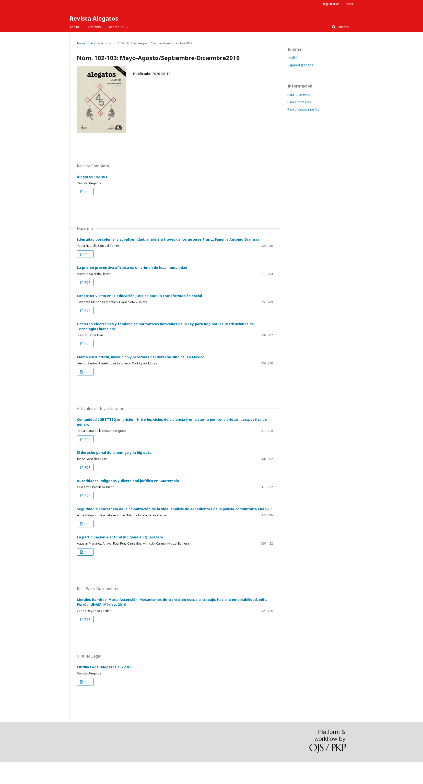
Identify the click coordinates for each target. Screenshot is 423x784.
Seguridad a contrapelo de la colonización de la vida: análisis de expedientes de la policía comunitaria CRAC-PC (175, 509)
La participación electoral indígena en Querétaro (120, 537)
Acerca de (117, 27)
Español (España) (301, 65)
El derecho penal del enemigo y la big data (114, 452)
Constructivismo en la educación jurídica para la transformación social (139, 295)
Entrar (349, 3)
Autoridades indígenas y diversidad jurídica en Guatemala (128, 480)
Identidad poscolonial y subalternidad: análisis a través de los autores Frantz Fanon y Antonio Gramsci (168, 239)
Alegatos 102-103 (92, 176)
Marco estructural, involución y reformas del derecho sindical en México (140, 357)
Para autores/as (299, 102)
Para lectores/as (299, 94)
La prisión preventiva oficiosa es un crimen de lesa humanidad (132, 267)
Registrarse (330, 3)
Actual (75, 27)
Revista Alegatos (94, 18)
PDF (87, 191)
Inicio (81, 43)
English (292, 57)
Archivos (94, 27)
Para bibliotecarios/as (303, 109)
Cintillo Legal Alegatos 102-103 (104, 667)
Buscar (343, 27)
